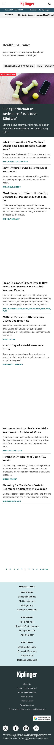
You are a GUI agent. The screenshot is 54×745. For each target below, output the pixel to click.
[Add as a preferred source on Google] (42, 718)
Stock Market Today (27, 647)
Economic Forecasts (27, 651)
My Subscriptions (27, 601)
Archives (44, 569)
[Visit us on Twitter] (5, 728)
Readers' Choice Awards (27, 626)
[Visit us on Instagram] (26, 728)
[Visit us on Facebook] (16, 728)
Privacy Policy (27, 697)
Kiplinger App (27, 605)
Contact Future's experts (27, 688)
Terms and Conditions (27, 692)
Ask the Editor (27, 635)
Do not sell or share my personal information (27, 709)
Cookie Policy (27, 701)
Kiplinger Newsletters (27, 610)
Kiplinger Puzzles (27, 630)
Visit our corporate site (35, 736)
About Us (27, 684)
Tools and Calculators (27, 660)
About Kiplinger (27, 622)
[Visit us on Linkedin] (36, 728)
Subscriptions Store (27, 597)
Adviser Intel (27, 656)
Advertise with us (27, 705)
